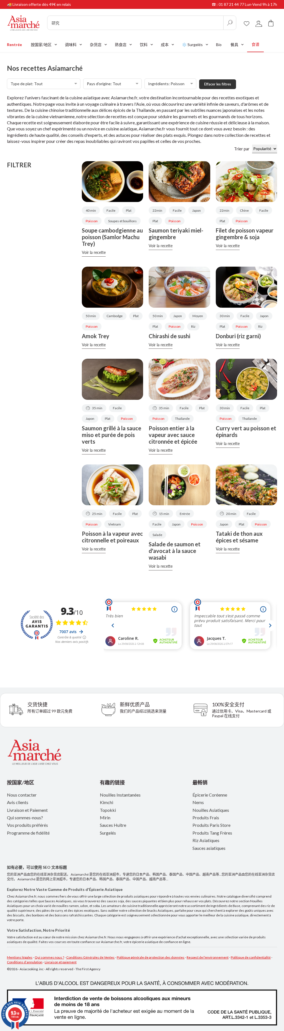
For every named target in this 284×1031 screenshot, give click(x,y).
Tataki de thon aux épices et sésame (239, 537)
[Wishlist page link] (246, 23)
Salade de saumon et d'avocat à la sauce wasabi (175, 551)
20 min (231, 514)
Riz (193, 326)
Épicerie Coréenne (209, 794)
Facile (110, 210)
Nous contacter (22, 794)
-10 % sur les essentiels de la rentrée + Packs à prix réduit (57, 4)
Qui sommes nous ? (49, 957)
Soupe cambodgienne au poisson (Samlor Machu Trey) (112, 237)
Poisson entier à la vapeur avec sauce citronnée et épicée (173, 435)
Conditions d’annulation (24, 962)
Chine (244, 210)
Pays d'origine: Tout (104, 83)
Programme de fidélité (28, 832)
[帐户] (259, 23)
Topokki (108, 810)
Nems (198, 802)
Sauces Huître (113, 825)
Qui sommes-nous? (25, 817)
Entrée (185, 514)
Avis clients (17, 802)
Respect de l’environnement (208, 957)
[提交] (229, 23)
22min (157, 210)
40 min (91, 210)
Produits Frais (205, 817)
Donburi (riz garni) (238, 336)
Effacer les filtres (217, 84)
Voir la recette (94, 252)
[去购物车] (271, 23)
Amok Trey (95, 336)
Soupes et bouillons (122, 221)
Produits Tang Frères (212, 832)
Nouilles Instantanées (120, 794)
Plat (128, 210)
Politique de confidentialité (251, 957)
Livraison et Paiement (27, 810)
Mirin (105, 817)
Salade (157, 535)
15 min (164, 514)
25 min (97, 514)
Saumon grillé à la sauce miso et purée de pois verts (111, 435)
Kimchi (106, 802)
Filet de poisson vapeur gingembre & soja (244, 233)
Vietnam (114, 524)
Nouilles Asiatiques (210, 810)
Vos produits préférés (27, 825)
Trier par (243, 148)
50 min (91, 316)
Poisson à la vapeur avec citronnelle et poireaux (112, 537)
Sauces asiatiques (208, 848)
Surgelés (108, 832)
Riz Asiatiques (205, 840)
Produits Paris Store (211, 825)
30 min (225, 316)
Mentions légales (19, 957)
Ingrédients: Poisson (166, 83)
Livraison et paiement (61, 962)
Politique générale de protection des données (150, 957)
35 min (97, 408)
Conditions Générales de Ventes (90, 957)
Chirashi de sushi (169, 336)
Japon (196, 210)
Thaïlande (182, 418)
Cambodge (114, 316)
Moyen (197, 316)
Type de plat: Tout (27, 83)
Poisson (92, 221)
